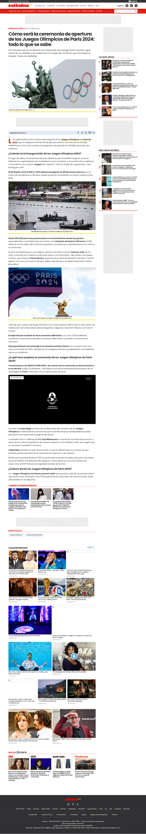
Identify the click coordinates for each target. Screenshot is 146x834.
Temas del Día (14, 11)
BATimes (126, 809)
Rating (99, 11)
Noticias (36, 809)
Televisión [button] (60, 6)
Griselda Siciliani (58, 11)
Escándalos (40, 6)
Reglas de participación (99, 815)
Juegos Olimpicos (16, 535)
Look (100, 809)
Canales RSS (33, 815)
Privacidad (74, 815)
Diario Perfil (20, 809)
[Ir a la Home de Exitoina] (20, 6)
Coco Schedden (28, 11)
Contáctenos (61, 815)
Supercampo (92, 809)
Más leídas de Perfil (109, 150)
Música (91, 6)
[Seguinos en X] (136, 5)
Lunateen (117, 809)
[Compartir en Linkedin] (90, 132)
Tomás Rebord (43, 11)
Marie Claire (46, 809)
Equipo (84, 815)
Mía (110, 809)
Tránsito (114, 815)
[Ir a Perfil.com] (133, 2)
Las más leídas (106, 57)
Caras (29, 809)
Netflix (83, 6)
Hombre (63, 809)
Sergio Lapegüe (88, 11)
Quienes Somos (47, 815)
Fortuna (55, 809)
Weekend (81, 809)
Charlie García (73, 11)
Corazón (51, 6)
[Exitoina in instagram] (126, 5)
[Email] (93, 133)
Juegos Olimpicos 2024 (34, 535)
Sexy (97, 6)
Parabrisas (72, 809)
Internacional (72, 6)
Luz (106, 809)
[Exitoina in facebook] (131, 5)
